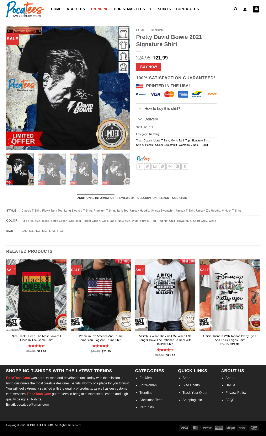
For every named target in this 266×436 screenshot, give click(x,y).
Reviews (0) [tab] (126, 197)
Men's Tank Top (180, 140)
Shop (186, 378)
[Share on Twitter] (147, 166)
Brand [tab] (164, 197)
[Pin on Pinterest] (162, 166)
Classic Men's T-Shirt (156, 140)
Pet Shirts (160, 9)
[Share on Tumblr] (184, 166)
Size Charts (191, 385)
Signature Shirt (200, 140)
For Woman (148, 385)
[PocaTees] (143, 158)
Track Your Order (194, 392)
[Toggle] (140, 109)
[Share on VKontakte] (169, 166)
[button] (235, 9)
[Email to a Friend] (154, 166)
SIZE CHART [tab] (180, 197)
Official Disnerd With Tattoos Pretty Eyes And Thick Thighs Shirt (229, 338)
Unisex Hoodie (145, 144)
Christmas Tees (129, 9)
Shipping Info (192, 400)
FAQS (229, 400)
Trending (99, 9)
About (229, 378)
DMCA (230, 385)
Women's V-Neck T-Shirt (193, 144)
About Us (76, 9)
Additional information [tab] (96, 197)
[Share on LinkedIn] (177, 166)
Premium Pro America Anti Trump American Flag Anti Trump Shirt (101, 338)
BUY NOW (148, 67)
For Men (145, 378)
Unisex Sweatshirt (166, 144)
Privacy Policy (235, 392)
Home (56, 9)
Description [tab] (146, 197)
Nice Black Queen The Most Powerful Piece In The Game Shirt (36, 338)
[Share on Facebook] (140, 166)
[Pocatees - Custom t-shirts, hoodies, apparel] (25, 9)
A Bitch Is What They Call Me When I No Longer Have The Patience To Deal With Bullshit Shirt (165, 339)
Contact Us (187, 9)
